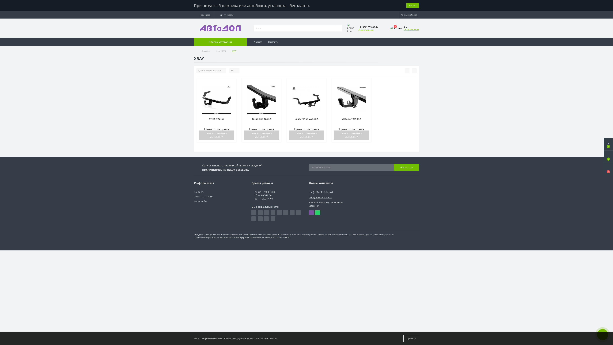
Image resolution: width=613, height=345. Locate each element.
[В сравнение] (233, 87)
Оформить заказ (411, 29)
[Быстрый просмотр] (233, 91)
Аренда (258, 41)
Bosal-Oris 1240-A (261, 118)
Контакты (273, 41)
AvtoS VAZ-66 (216, 118)
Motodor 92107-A (351, 118)
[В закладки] (232, 82)
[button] (204, 15)
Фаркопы (205, 51)
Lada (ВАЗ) (221, 51)
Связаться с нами (203, 196)
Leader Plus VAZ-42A (306, 118)
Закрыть (413, 5)
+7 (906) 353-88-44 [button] (321, 192)
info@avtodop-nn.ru (320, 197)
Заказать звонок (366, 29)
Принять (411, 338)
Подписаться (406, 167)
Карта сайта (200, 201)
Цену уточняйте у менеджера (216, 135)
